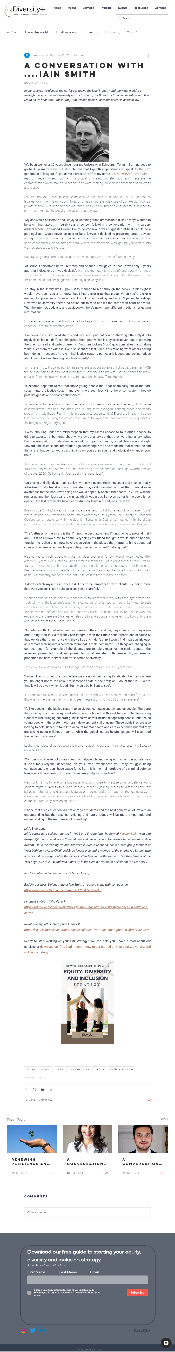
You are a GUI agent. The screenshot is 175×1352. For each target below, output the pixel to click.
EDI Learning (112, 32)
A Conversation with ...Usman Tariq (140, 1161)
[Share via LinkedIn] (42, 1089)
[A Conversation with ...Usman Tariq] (143, 1139)
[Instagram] (23, 1330)
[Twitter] (33, 1330)
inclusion (45, 1069)
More (130, 32)
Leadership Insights (37, 32)
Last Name (68, 1272)
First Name (36, 1272)
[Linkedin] (42, 1330)
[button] (140, 8)
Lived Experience (66, 32)
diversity (30, 1069)
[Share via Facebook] (26, 1089)
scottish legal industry (121, 1069)
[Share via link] (51, 1089)
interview (99, 1069)
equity (59, 1069)
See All (164, 1119)
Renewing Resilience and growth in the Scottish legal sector (31, 1161)
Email (94, 1272)
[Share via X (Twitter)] (34, 1089)
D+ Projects (91, 32)
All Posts (12, 32)
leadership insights (79, 1069)
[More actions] (149, 55)
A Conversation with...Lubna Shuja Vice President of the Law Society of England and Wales (85, 1161)
